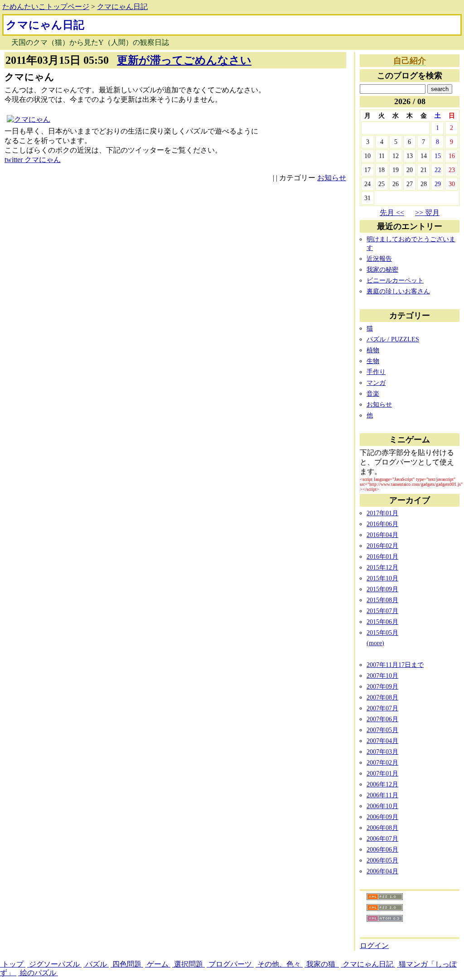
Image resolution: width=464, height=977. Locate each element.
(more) (375, 643)
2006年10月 (382, 805)
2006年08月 (382, 827)
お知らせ (331, 178)
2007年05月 (382, 729)
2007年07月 (382, 708)
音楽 (373, 393)
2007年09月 (382, 686)
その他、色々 (279, 964)
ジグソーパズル (54, 964)
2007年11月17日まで (395, 664)
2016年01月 (382, 556)
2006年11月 (382, 795)
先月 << (392, 212)
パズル (96, 964)
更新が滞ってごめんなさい (184, 60)
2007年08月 (382, 697)
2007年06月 (382, 719)
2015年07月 (382, 610)
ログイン (374, 945)
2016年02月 (382, 545)
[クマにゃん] (29, 119)
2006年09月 (382, 816)
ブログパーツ (230, 964)
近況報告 (379, 258)
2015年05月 (382, 632)
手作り (376, 371)
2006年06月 (382, 849)
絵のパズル (38, 973)
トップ (12, 964)
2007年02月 (382, 762)
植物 (373, 350)
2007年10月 (382, 675)
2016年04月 (382, 534)
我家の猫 (321, 964)
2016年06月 (382, 523)
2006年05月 (382, 860)
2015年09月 (382, 589)
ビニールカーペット (395, 280)
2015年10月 (382, 578)
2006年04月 (382, 871)
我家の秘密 (382, 269)
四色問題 (127, 964)
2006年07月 (382, 838)
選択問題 (188, 964)
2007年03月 (382, 751)
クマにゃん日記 (122, 6)
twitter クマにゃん (33, 159)
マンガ (376, 382)
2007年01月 (382, 773)
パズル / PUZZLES (393, 339)
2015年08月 (382, 599)
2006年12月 (382, 784)
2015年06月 (382, 621)
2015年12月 (382, 567)
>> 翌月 (427, 212)
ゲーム (157, 964)
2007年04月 (382, 740)
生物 (373, 360)
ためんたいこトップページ (45, 6)
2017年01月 (382, 513)
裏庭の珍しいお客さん (398, 291)
